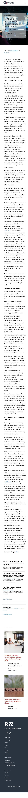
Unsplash (6, 53)
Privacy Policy (7, 780)
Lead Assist (7, 482)
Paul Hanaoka (13, 50)
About (6, 772)
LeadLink (6, 230)
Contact (6, 775)
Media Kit (6, 777)
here (17, 552)
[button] (24, 2)
